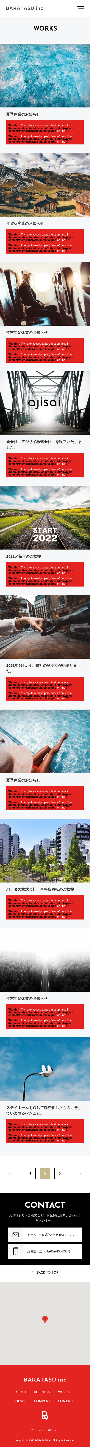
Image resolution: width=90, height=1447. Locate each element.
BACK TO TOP (47, 1272)
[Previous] (13, 1173)
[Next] (77, 1173)
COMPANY (42, 1401)
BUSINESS (42, 1392)
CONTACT (65, 1401)
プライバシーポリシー (45, 1430)
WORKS (64, 1392)
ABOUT (21, 1392)
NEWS (20, 1401)
